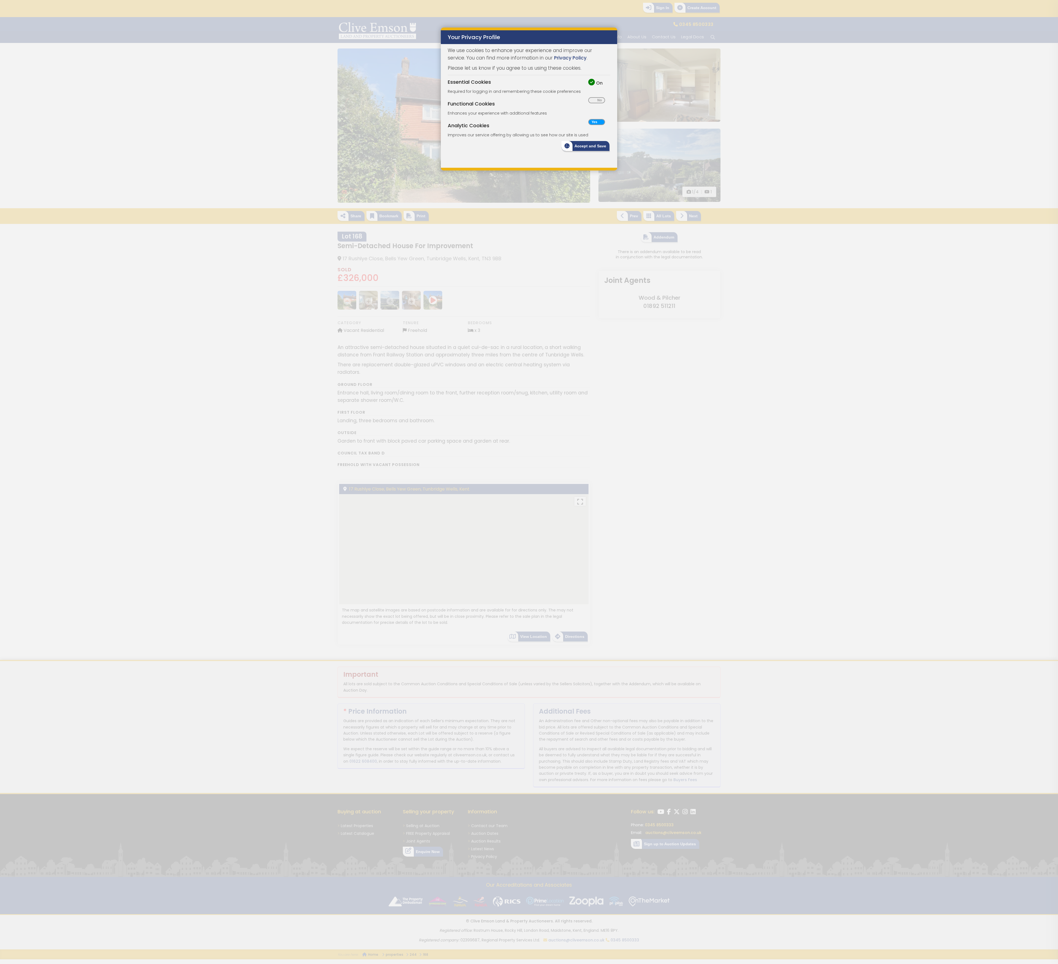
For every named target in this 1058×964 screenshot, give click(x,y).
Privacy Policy (570, 58)
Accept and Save (590, 146)
